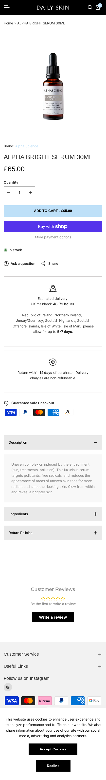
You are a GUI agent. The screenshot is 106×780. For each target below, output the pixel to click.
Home (8, 23)
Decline (53, 766)
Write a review (53, 617)
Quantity (11, 182)
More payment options (53, 237)
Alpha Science (26, 146)
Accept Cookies (53, 749)
